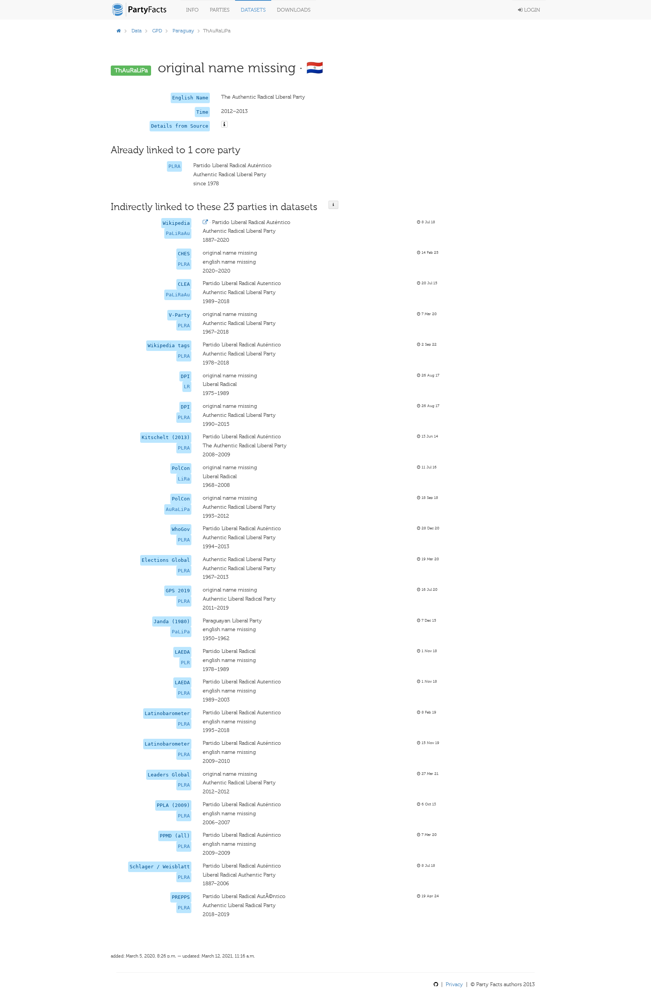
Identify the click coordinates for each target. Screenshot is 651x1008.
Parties (219, 10)
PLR (185, 662)
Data (136, 31)
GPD (157, 31)
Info (192, 10)
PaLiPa (181, 631)
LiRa (184, 479)
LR (187, 386)
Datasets (253, 10)
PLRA (174, 166)
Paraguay (183, 31)
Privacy (454, 984)
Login (531, 10)
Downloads (293, 10)
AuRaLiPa (178, 509)
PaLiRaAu (178, 233)
